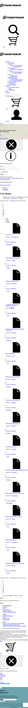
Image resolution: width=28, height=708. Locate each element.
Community (5, 188)
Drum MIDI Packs (13, 77)
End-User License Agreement (9, 612)
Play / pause (2, 676)
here (16, 707)
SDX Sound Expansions (17, 79)
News (4, 608)
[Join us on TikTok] (7, 626)
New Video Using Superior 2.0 (13, 423)
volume (1, 682)
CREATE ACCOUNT (5, 185)
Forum (10, 88)
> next (1, 677)
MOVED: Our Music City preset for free (15, 563)
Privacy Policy (7, 178)
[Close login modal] (11, 144)
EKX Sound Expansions (17, 71)
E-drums (8, 92)
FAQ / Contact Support (14, 87)
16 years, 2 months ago (11, 570)
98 (3, 213)
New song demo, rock (11, 446)
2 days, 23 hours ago (11, 198)
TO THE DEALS (4, 138)
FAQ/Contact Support (8, 615)
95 (3, 209)
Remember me (4, 171)
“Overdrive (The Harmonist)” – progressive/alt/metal (13, 305)
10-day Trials (12, 83)
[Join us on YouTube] (8, 624)
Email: (1, 699)
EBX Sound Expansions (17, 65)
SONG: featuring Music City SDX (14, 516)
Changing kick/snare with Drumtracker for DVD (17, 470)
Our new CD (9, 234)
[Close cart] (11, 661)
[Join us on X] (16, 624)
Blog (7, 91)
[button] (13, 34)
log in (2, 598)
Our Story (5, 607)
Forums (4, 187)
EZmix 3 (11, 74)
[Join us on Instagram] (19, 623)
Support (7, 86)
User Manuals (6, 619)
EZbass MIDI (17, 66)
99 (3, 214)
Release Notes (12, 89)
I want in (2, 701)
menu (1, 673)
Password (2, 169)
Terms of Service (16, 178)
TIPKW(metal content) (11, 539)
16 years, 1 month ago (11, 242)
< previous (2, 674)
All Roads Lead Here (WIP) (12, 281)
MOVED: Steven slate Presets (12, 376)
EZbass (10, 64)
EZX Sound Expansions (17, 69)
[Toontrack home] (11, 10)
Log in (7, 121)
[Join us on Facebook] (8, 623)
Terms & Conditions (7, 610)
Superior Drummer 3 (13, 78)
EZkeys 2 (11, 70)
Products (8, 61)
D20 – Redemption (10, 353)
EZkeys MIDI (17, 73)
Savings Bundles (12, 82)
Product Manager (12, 84)
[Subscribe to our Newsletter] (19, 626)
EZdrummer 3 (12, 68)
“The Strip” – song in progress (13, 400)
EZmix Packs (14, 75)
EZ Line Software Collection (15, 80)
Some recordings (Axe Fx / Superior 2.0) (15, 493)
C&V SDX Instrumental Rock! (13, 257)
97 (3, 212)
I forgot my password (5, 179)
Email (1, 166)
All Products (11, 62)
